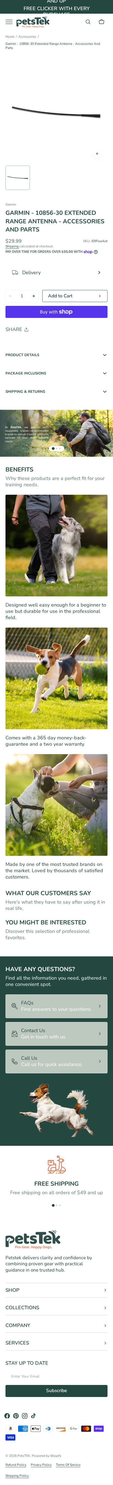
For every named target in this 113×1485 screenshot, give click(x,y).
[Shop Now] (56, 7)
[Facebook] (25, 344)
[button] (88, 22)
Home (9, 37)
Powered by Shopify (46, 1456)
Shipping (12, 246)
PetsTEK (24, 1456)
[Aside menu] (10, 21)
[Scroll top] (106, 1478)
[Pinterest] (35, 344)
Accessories (27, 37)
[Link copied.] (46, 344)
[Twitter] (14, 344)
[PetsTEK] (32, 22)
